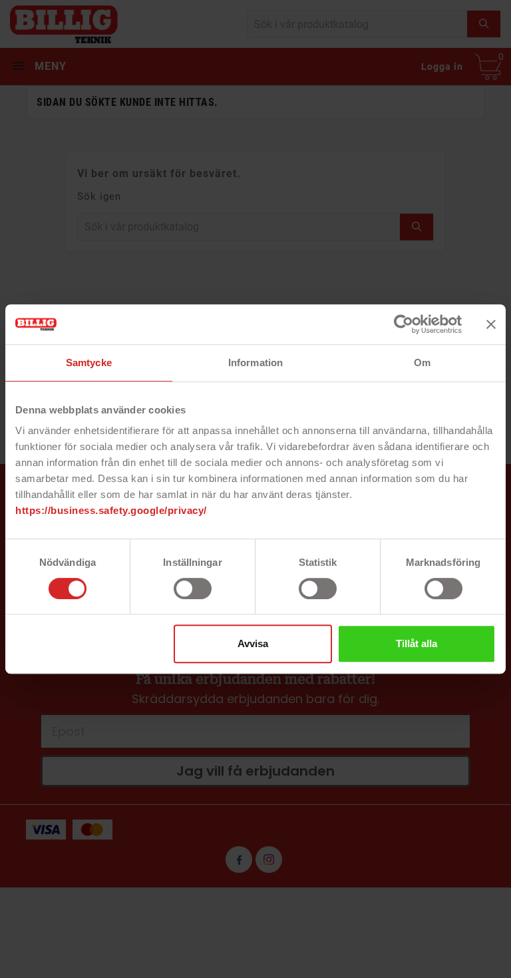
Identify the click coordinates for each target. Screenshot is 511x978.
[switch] (193, 588)
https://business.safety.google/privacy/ (111, 510)
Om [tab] (422, 362)
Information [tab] (255, 362)
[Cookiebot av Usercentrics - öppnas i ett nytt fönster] (403, 324)
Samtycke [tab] (89, 362)
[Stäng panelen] (491, 324)
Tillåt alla (416, 643)
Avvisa (253, 643)
